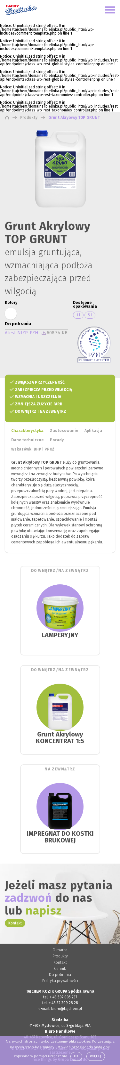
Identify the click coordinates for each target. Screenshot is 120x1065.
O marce (60, 950)
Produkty (60, 956)
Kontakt (15, 923)
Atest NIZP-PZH (21, 333)
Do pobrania (60, 974)
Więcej (95, 1056)
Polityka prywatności (60, 981)
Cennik (60, 968)
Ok (76, 1056)
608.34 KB (57, 333)
